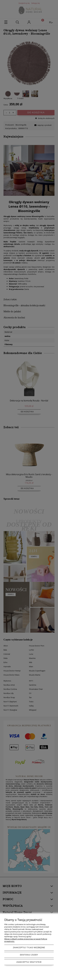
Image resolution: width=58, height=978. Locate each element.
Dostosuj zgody (29, 955)
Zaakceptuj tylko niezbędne (29, 948)
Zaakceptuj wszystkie (29, 962)
